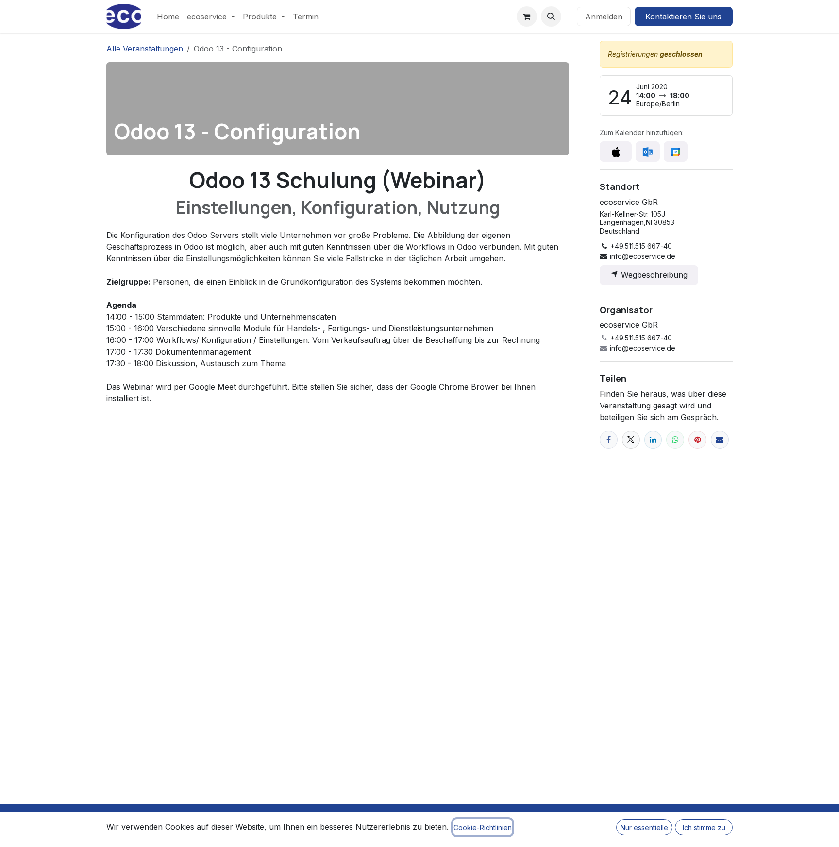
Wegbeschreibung (653, 275)
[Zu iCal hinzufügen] (616, 151)
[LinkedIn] (653, 440)
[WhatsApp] (675, 440)
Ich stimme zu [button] (704, 827)
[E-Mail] (720, 440)
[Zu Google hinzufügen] (676, 151)
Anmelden (603, 16)
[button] (551, 16)
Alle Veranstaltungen (144, 48)
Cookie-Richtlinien (482, 827)
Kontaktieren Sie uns (683, 16)
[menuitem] (168, 16)
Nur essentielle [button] (644, 827)
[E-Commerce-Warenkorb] (527, 16)
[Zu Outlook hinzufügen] (647, 151)
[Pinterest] (697, 440)
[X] (631, 440)
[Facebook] (609, 440)
